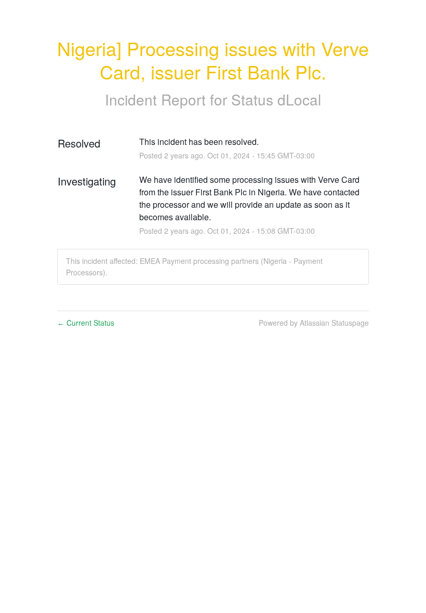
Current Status (85, 322)
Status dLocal (276, 99)
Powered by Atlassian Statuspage (314, 322)
